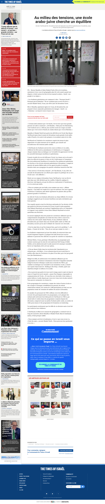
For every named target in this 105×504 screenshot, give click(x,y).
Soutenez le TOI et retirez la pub (97, 1)
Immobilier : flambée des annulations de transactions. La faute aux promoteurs (34, 412)
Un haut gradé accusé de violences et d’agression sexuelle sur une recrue (10, 238)
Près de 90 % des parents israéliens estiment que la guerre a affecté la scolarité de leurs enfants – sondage (10, 184)
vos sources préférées (80, 30)
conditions (67, 119)
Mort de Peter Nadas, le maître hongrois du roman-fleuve (10, 299)
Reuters (4, 333)
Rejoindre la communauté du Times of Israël (50, 365)
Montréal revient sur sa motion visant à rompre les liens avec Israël (9, 349)
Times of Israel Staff (6, 36)
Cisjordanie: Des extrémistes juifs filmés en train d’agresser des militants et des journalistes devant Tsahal (10, 442)
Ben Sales (64, 32)
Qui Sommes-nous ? (47, 478)
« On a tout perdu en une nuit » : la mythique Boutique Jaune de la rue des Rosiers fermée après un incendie (45, 393)
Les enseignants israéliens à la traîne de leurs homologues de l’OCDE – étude (9, 168)
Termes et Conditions (47, 474)
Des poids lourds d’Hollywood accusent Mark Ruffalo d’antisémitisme (8, 354)
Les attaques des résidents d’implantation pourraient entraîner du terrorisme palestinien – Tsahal (55, 394)
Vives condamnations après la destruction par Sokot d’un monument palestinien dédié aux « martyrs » (65, 394)
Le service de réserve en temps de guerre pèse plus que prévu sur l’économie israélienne (10, 207)
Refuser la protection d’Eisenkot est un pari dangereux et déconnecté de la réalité (45, 412)
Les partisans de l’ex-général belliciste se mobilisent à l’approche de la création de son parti (10, 145)
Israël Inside (31, 444)
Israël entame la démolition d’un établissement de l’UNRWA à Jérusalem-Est (65, 412)
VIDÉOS (20, 487)
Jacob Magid (9, 408)
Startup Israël (22, 485)
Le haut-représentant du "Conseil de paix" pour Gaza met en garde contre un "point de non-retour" (10, 83)
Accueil (21, 474)
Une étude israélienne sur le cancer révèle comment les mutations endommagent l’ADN (10, 270)
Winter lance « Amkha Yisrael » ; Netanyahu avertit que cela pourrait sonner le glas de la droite (10, 134)
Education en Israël (50, 444)
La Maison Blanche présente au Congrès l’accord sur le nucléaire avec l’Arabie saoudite (10, 404)
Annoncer (45, 480)
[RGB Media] (53, 502)
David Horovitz (11, 105)
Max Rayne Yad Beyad (39, 444)
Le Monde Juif (22, 478)
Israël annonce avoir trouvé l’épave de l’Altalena (33, 391)
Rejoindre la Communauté (82, 1)
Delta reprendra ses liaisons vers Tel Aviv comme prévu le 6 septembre (10, 375)
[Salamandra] (65, 501)
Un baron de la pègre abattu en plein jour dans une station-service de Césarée (55, 412)
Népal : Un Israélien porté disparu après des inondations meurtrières (10, 52)
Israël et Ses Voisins (24, 476)
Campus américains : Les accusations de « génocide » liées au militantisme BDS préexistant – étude (9, 344)
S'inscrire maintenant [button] (66, 450)
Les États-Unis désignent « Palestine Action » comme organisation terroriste (10, 330)
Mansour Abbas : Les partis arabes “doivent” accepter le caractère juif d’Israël (10, 128)
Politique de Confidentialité (48, 476)
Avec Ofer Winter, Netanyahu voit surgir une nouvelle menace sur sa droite (10, 111)
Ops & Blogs (22, 483)
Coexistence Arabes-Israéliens (61, 444)
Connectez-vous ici (69, 453)
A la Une (21, 490)
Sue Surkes (6, 172)
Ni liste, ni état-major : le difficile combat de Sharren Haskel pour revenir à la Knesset (9, 139)
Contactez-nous (46, 483)
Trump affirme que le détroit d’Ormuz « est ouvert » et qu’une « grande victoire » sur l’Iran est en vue (9, 30)
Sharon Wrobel (7, 211)
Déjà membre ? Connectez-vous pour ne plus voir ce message (50, 369)
